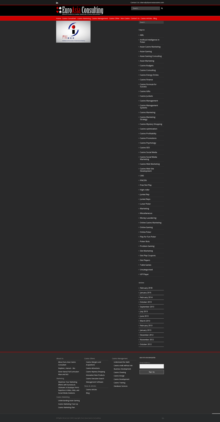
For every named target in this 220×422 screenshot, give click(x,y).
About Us (59, 358)
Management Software (94, 382)
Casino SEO (145, 147)
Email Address (145, 363)
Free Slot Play (146, 185)
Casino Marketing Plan (66, 407)
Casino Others (89, 358)
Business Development (122, 369)
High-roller (145, 190)
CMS (142, 176)
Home (58, 18)
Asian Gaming (146, 51)
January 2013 (145, 330)
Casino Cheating (120, 372)
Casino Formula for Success (148, 85)
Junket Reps (145, 199)
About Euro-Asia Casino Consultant (67, 363)
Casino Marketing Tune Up (68, 404)
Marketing (144, 208)
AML (142, 35)
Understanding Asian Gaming (69, 400)
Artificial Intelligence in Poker (149, 41)
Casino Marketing (84, 18)
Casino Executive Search (95, 378)
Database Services (121, 386)
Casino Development (121, 379)
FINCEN (143, 180)
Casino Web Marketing (150, 164)
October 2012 (146, 344)
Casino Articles (146, 18)
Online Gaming (146, 227)
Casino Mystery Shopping (151, 124)
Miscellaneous (146, 213)
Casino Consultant (69, 18)
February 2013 (146, 325)
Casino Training (119, 383)
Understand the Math (122, 362)
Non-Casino (125, 18)
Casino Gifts (145, 91)
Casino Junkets (146, 96)
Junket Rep (144, 194)
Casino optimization (148, 129)
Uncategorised (146, 269)
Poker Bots (145, 241)
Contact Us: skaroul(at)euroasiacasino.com (147, 2)
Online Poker (145, 232)
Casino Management (100, 18)
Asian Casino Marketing (150, 47)
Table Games (145, 265)
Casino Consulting (148, 70)
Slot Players (145, 260)
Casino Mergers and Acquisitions (93, 363)
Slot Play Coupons (148, 255)
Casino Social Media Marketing (148, 158)
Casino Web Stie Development (147, 170)
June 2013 (144, 316)
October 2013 (146, 302)
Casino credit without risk (123, 365)
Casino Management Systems (149, 106)
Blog (155, 18)
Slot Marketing (146, 251)
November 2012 (147, 339)
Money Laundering (148, 218)
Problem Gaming (147, 246)
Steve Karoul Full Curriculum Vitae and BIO (68, 373)
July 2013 (144, 311)
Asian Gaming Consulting (151, 56)
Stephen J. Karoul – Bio (66, 368)
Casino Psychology (148, 143)
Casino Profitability (148, 133)
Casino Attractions (93, 368)
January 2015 (145, 292)
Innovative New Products (95, 375)
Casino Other (114, 18)
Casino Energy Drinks (149, 75)
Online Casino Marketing (150, 222)
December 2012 (146, 335)
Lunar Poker (145, 204)
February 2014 (146, 297)
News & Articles (90, 386)
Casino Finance (146, 79)
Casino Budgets (147, 65)
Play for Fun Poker (148, 237)
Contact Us (135, 18)
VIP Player (144, 274)
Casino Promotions (148, 138)
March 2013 (145, 321)
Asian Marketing (147, 61)
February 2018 (146, 288)
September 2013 (147, 306)
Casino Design (119, 376)
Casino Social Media (148, 152)
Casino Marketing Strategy (147, 118)
